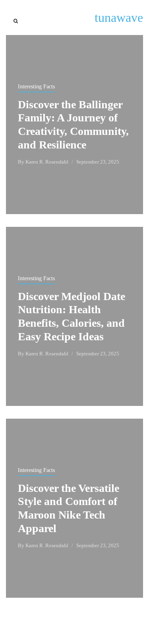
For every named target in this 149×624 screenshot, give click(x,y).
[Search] (15, 21)
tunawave (119, 17)
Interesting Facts (36, 87)
